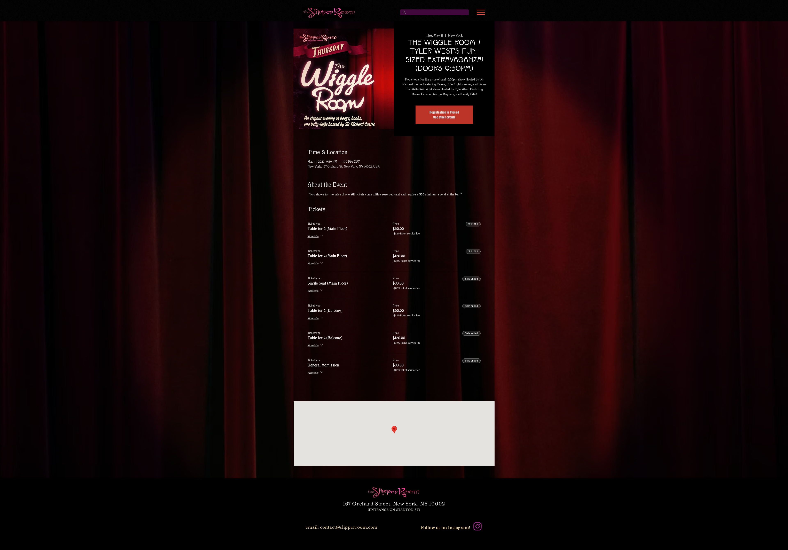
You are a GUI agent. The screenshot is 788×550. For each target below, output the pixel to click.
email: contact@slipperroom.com (341, 527)
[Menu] (480, 12)
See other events (444, 117)
